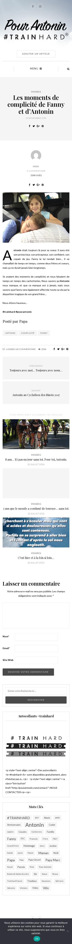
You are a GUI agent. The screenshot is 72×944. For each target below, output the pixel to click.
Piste (32, 867)
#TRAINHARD (18, 818)
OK (37, 938)
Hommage (29, 845)
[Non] (67, 931)
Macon (30, 853)
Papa (36, 166)
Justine (52, 845)
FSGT (55, 839)
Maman (43, 853)
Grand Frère (13, 845)
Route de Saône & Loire (18, 874)
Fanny (43, 333)
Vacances (46, 881)
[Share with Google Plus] (38, 126)
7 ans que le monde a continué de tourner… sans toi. (36, 508)
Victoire (23, 888)
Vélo (46, 888)
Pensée (21, 867)
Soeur (44, 874)
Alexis (47, 817)
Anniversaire (13, 824)
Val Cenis (59, 881)
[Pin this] (42, 126)
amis (57, 817)
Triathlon (32, 881)
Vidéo (35, 888)
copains (10, 832)
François (34, 838)
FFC (23, 838)
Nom (6, 636)
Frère (45, 839)
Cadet (52, 824)
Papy (22, 860)
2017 (37, 818)
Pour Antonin (45, 867)
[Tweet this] (34, 126)
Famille (50, 831)
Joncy (42, 846)
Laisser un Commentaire (21, 349)
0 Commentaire (36, 171)
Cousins (23, 831)
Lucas (10, 852)
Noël (55, 852)
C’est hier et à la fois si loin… (36, 558)
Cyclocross (36, 831)
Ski (35, 874)
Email (6, 648)
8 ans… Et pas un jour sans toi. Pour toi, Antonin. (36, 459)
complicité (27, 333)
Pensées (36, 92)
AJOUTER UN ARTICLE (36, 54)
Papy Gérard (34, 860)
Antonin (10, 333)
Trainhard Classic (14, 881)
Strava (55, 874)
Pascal (10, 867)
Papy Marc (52, 860)
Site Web (8, 659)
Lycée (20, 853)
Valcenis (11, 888)
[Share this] (29, 126)
